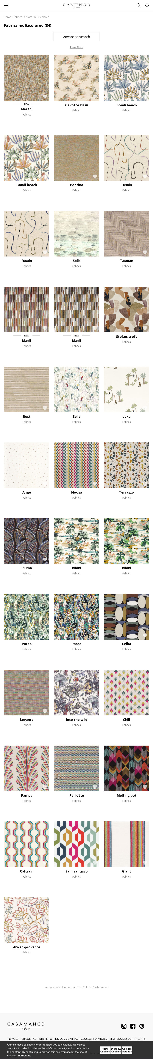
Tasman (126, 260)
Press (111, 1038)
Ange (26, 492)
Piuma (26, 568)
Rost (27, 416)
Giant (126, 871)
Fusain (126, 185)
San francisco (76, 871)
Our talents (137, 1038)
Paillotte (76, 795)
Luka (126, 416)
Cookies (122, 1038)
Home (7, 17)
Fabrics (17, 17)
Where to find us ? (52, 1038)
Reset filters (76, 47)
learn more (24, 1055)
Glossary (87, 1038)
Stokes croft (126, 336)
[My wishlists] (147, 5)
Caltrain (26, 871)
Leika (126, 643)
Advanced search (76, 36)
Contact (31, 1038)
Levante (27, 719)
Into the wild (76, 719)
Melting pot (127, 795)
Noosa (76, 492)
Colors (28, 17)
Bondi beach (126, 105)
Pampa (26, 795)
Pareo (27, 643)
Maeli (26, 340)
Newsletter (16, 1038)
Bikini (76, 568)
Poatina (76, 185)
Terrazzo (126, 492)
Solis (76, 260)
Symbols (101, 1038)
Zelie (77, 416)
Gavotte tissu (76, 105)
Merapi (26, 109)
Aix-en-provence (26, 947)
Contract (73, 1038)
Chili (126, 719)
